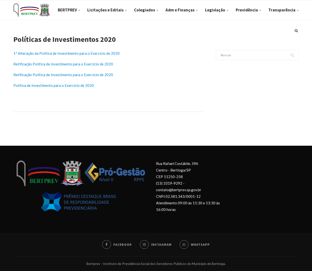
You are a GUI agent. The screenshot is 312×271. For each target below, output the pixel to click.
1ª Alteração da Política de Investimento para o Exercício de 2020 (66, 53)
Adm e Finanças (180, 10)
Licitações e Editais (105, 10)
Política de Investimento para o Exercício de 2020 (53, 85)
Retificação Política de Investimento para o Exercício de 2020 (63, 64)
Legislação (215, 10)
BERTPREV (67, 10)
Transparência (281, 10)
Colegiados (144, 10)
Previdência (247, 10)
